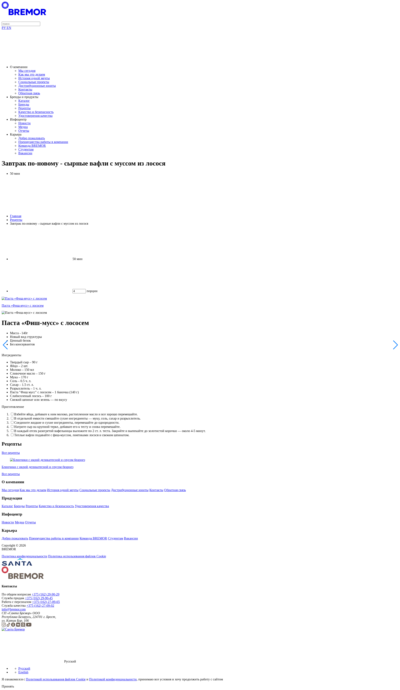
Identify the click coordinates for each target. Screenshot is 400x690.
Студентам (26, 149)
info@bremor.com (14, 609)
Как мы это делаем (31, 74)
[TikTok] (9, 625)
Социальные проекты (33, 82)
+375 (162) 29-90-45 (39, 598)
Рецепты (24, 108)
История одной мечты (34, 78)
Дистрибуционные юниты (37, 85)
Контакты (25, 89)
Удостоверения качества (35, 115)
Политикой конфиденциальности (113, 679)
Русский (24, 668)
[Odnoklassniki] (13, 625)
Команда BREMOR (32, 145)
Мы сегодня (26, 70)
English (23, 672)
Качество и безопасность (36, 112)
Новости (24, 123)
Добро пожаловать (31, 138)
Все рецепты (11, 453)
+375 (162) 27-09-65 (46, 602)
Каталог (24, 100)
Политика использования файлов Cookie (77, 556)
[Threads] (23, 625)
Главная (15, 216)
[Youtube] (28, 625)
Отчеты (23, 130)
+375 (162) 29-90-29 (45, 594)
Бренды (23, 104)
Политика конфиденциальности (24, 556)
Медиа (23, 127)
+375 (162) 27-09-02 (40, 605)
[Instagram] (4, 625)
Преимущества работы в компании (43, 142)
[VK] (18, 625)
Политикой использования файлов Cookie (56, 679)
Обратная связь (29, 93)
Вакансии (25, 153)
